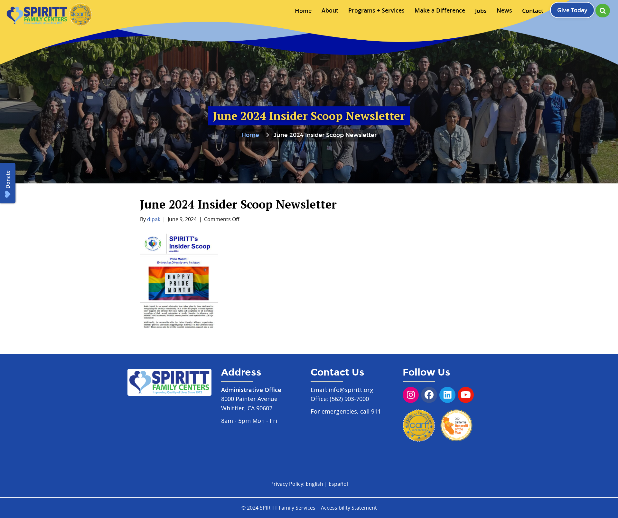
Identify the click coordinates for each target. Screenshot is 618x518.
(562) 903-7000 (349, 399)
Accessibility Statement (349, 507)
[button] (602, 10)
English (314, 483)
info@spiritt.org (351, 390)
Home (250, 135)
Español (338, 483)
